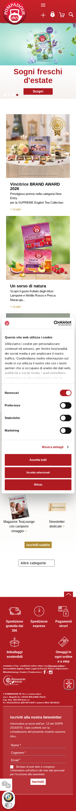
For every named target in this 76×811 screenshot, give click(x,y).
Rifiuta (38, 484)
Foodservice (35, 672)
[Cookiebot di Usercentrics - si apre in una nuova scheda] (54, 323)
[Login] (52, 11)
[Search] (71, 11)
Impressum (61, 669)
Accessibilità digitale (13, 669)
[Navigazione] (43, 5)
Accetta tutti (38, 459)
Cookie (23, 672)
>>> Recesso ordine (54, 666)
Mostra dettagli (53, 447)
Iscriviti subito (38, 545)
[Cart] (61, 11)
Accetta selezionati (38, 472)
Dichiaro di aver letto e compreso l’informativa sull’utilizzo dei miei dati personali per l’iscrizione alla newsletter (37, 770)
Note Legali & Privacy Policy (40, 669)
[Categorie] (43, 15)
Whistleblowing (10, 672)
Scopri (38, 91)
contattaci (8, 666)
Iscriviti (38, 782)
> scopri (15, 209)
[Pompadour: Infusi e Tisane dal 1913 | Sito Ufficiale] (14, 13)
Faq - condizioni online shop (28, 666)
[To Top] (68, 594)
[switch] (65, 405)
